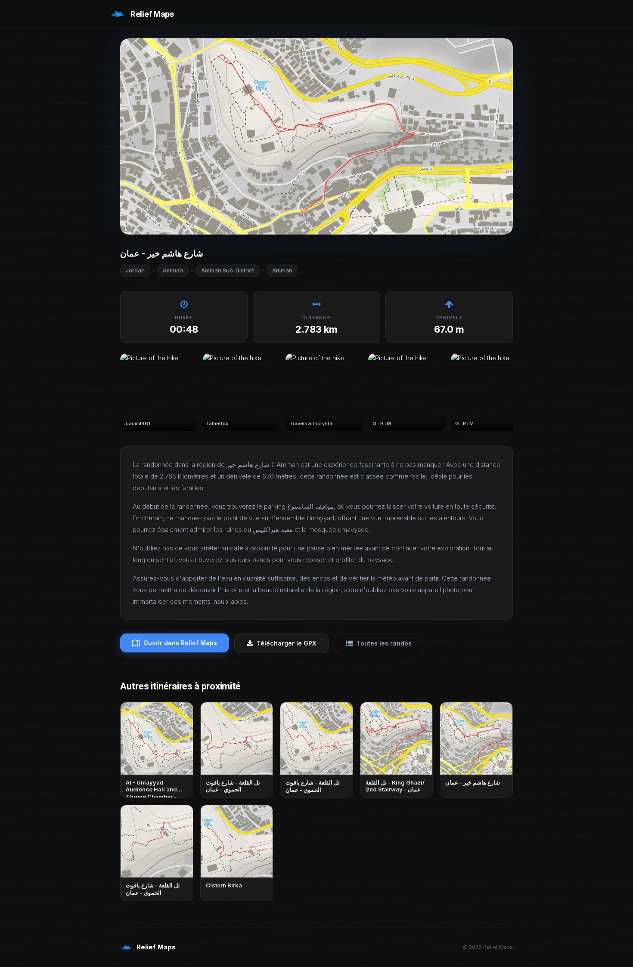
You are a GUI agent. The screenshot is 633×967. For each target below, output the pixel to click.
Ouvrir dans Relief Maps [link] (180, 642)
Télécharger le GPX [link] (286, 643)
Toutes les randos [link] (384, 643)
